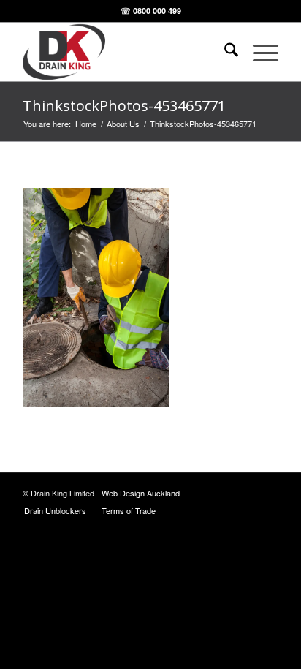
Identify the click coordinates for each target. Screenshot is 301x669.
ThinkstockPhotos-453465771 (124, 106)
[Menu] (258, 52)
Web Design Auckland (141, 493)
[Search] (224, 52)
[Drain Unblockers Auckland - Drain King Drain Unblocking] (125, 52)
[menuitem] (224, 52)
